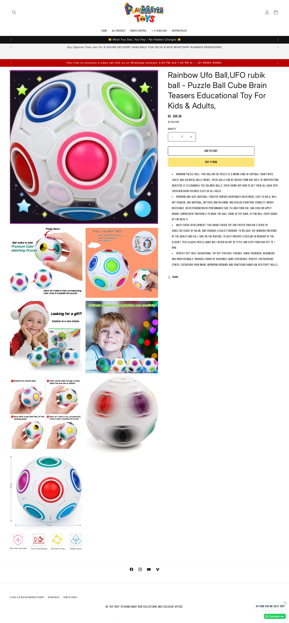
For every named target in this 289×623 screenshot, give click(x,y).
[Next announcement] (277, 39)
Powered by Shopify (36, 597)
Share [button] (175, 277)
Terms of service (70, 597)
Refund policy (53, 597)
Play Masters (22, 597)
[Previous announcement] (11, 39)
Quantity (172, 129)
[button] (14, 12)
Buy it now (211, 162)
